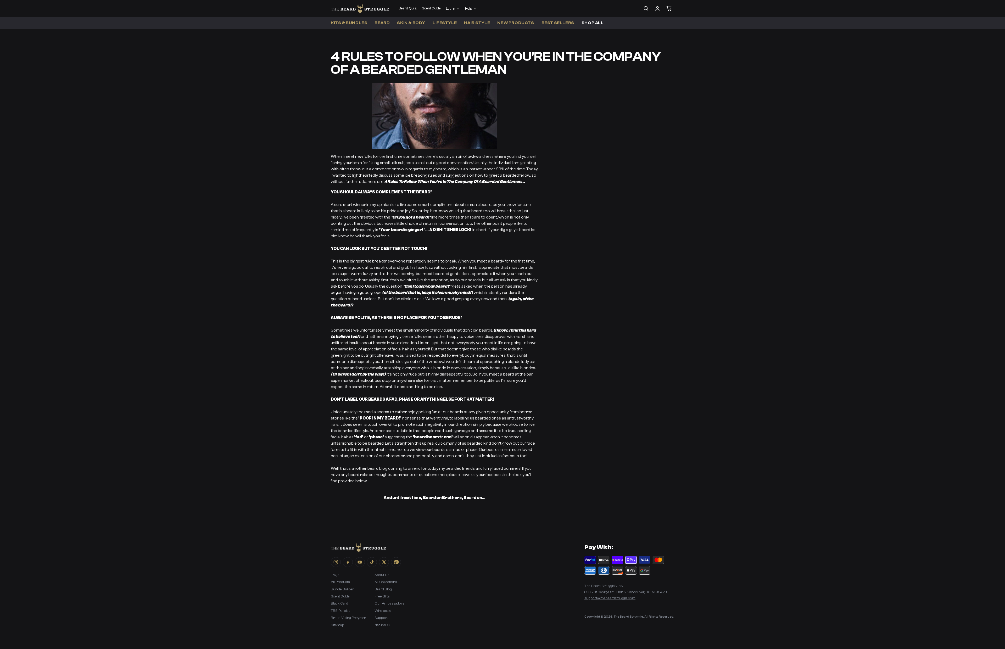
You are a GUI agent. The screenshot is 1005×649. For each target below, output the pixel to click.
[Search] (646, 8)
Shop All (593, 23)
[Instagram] (336, 562)
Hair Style (477, 23)
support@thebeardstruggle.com (609, 598)
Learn (450, 9)
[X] (384, 562)
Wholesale (383, 611)
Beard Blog (383, 589)
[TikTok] (372, 562)
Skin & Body (411, 23)
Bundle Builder (342, 589)
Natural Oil (383, 625)
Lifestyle (445, 23)
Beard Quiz (408, 8)
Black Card (339, 603)
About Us (382, 575)
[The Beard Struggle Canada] (360, 8)
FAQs (335, 575)
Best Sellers (557, 23)
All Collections (386, 582)
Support (381, 618)
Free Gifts (382, 596)
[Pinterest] (396, 562)
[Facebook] (348, 562)
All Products (340, 582)
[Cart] (669, 8)
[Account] (657, 8)
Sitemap (337, 625)
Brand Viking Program (348, 618)
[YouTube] (360, 562)
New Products (515, 23)
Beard (382, 23)
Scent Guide (431, 8)
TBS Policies (340, 611)
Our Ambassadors (389, 603)
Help (468, 9)
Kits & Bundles (349, 23)
